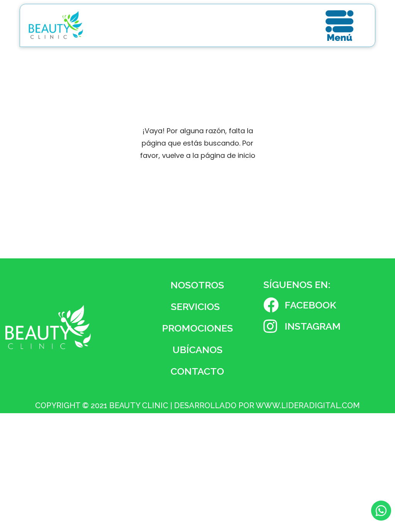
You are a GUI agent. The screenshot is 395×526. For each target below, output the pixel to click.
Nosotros (197, 285)
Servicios (195, 306)
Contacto (197, 371)
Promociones (197, 328)
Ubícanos (197, 349)
